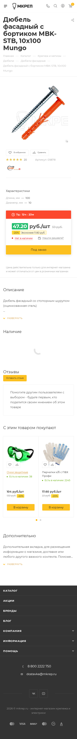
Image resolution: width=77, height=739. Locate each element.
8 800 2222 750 (39, 666)
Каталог (10, 590)
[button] (36, 520)
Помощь (10, 651)
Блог (7, 620)
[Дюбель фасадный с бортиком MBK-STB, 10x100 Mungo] (38, 112)
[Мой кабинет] (63, 6)
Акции (8, 600)
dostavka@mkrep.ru (41, 674)
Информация (14, 641)
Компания (12, 630)
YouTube (43, 693)
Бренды (10, 610)
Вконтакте (33, 693)
